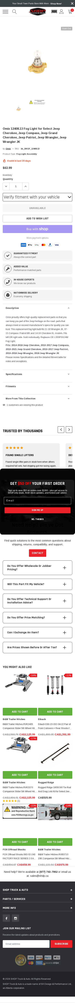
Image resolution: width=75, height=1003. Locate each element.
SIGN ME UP (37, 510)
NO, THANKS (37, 519)
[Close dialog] (71, 472)
